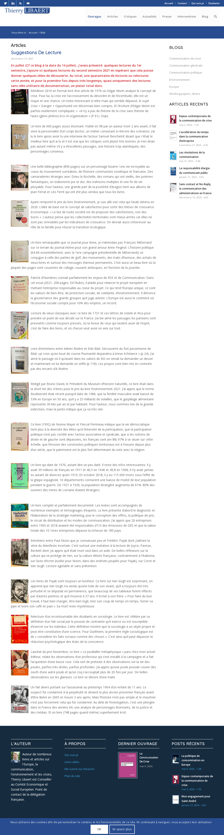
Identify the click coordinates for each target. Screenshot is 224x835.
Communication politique (185, 72)
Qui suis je (197, 3)
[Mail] (28, 3)
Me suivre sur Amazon (79, 769)
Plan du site (72, 776)
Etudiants (214, 3)
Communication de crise (185, 58)
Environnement (179, 80)
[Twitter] (5, 3)
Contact (182, 3)
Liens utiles (72, 762)
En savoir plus (122, 829)
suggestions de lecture (36, 52)
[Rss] (20, 3)
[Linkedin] (13, 3)
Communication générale (186, 65)
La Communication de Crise (149, 757)
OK (99, 829)
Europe (174, 87)
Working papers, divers (184, 94)
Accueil (168, 3)
